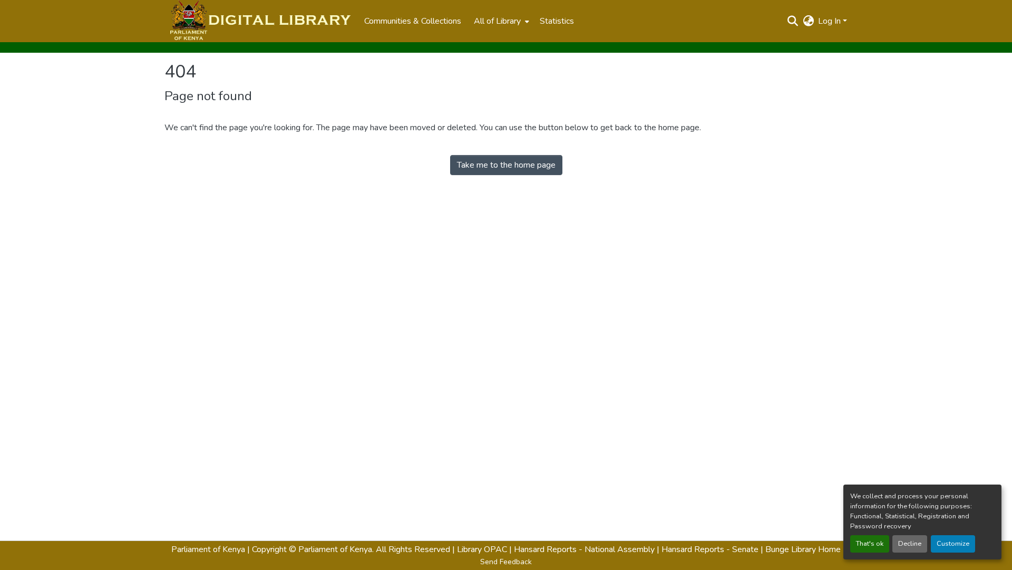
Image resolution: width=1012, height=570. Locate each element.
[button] (259, 21)
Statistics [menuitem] (557, 21)
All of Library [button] (497, 21)
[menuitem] (500, 21)
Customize (953, 543)
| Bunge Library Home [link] (801, 549)
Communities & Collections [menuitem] (412, 21)
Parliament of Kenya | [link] (210, 549)
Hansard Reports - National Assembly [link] (584, 549)
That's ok (869, 543)
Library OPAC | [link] (484, 549)
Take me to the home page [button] (506, 165)
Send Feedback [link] (506, 562)
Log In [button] (830, 21)
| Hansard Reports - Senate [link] (709, 549)
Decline (909, 543)
